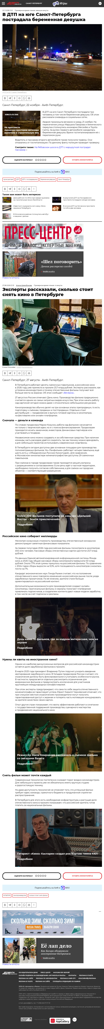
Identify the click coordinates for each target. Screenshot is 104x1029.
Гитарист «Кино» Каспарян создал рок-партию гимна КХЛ (57, 853)
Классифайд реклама (87, 978)
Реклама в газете (86, 975)
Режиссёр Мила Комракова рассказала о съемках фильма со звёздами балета (57, 757)
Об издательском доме (28, 972)
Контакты (72, 975)
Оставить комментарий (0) (82, 160)
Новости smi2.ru (10, 278)
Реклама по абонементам (46, 978)
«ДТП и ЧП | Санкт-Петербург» (14, 92)
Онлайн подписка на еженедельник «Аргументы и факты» (42, 975)
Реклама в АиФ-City (68, 978)
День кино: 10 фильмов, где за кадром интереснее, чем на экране (57, 641)
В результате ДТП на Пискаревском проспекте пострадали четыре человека (79, 199)
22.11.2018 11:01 (7, 10)
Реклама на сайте (26, 978)
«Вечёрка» (68, 393)
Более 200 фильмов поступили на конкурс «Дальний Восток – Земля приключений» (54, 517)
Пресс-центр (45, 972)
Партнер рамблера (41, 1019)
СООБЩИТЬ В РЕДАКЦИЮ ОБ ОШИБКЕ (66, 981)
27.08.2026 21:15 (8, 285)
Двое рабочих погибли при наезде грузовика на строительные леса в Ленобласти (31, 199)
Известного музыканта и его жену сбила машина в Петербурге (29, 207)
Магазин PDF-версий (61, 972)
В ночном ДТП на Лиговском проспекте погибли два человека (79, 207)
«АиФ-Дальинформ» (24, 367)
